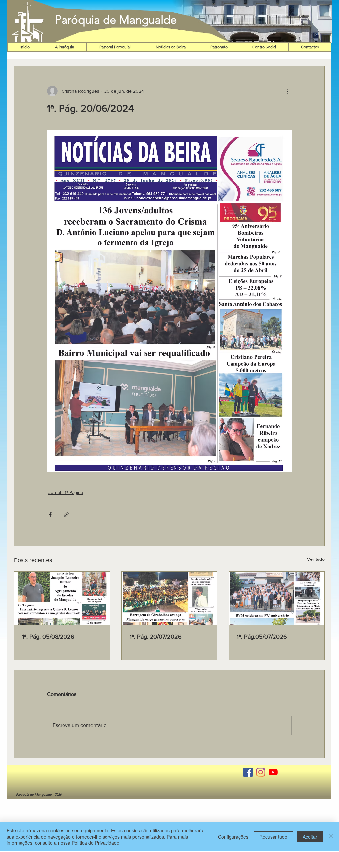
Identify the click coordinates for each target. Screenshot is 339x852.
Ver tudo (316, 559)
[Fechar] (331, 836)
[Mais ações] (288, 91)
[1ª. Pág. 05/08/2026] (62, 598)
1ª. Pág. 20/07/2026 (156, 636)
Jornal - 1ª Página (65, 492)
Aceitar (310, 836)
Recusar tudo (273, 836)
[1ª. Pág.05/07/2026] (276, 598)
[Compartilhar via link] (66, 515)
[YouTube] (273, 772)
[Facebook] (248, 772)
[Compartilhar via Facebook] (50, 515)
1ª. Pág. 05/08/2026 (48, 636)
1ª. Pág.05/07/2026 (262, 636)
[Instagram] (260, 772)
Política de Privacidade (95, 842)
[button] (249, 21)
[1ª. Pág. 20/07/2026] (169, 598)
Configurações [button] (233, 836)
